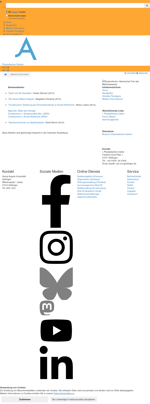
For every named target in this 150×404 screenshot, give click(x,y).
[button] (5, 67)
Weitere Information (15, 28)
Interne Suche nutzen (17, 16)
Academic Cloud (92, 190)
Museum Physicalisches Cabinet (117, 134)
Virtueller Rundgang (15, 30)
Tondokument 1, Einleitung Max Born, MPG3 (28, 113)
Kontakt (130, 182)
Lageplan (131, 190)
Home (8, 22)
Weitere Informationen (112, 98)
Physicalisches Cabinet (12, 64)
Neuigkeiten (11, 25)
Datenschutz (133, 179)
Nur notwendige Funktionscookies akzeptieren (73, 399)
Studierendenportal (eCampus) (91, 188)
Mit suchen (16, 12)
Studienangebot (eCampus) (90, 176)
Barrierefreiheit (134, 176)
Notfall (130, 185)
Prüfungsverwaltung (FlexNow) (91, 182)
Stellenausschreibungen (88, 193)
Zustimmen (25, 399)
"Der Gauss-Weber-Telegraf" (21, 98)
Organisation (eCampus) (88, 179)
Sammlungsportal (14, 33)
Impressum (132, 193)
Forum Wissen (109, 116)
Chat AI (80, 190)
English (143, 73)
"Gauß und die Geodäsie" (20, 93)
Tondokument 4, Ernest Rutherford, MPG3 (27, 116)
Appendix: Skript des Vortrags (21, 110)
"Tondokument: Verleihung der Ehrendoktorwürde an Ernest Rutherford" (41, 104)
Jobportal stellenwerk (87, 196)
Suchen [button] (131, 73)
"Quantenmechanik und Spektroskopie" (26, 122)
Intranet (130, 188)
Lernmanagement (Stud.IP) (90, 185)
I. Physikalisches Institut (113, 113)
